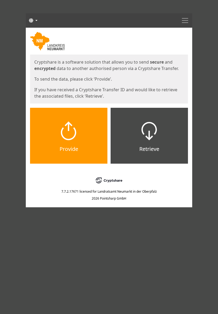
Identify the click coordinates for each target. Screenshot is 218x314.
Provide (69, 148)
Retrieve (149, 148)
